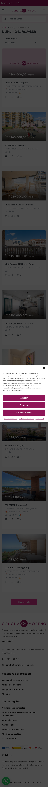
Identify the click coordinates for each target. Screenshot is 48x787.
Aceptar (24, 398)
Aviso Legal (40, 419)
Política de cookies (10, 419)
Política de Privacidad (26, 419)
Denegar (24, 405)
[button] (44, 368)
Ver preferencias (24, 412)
